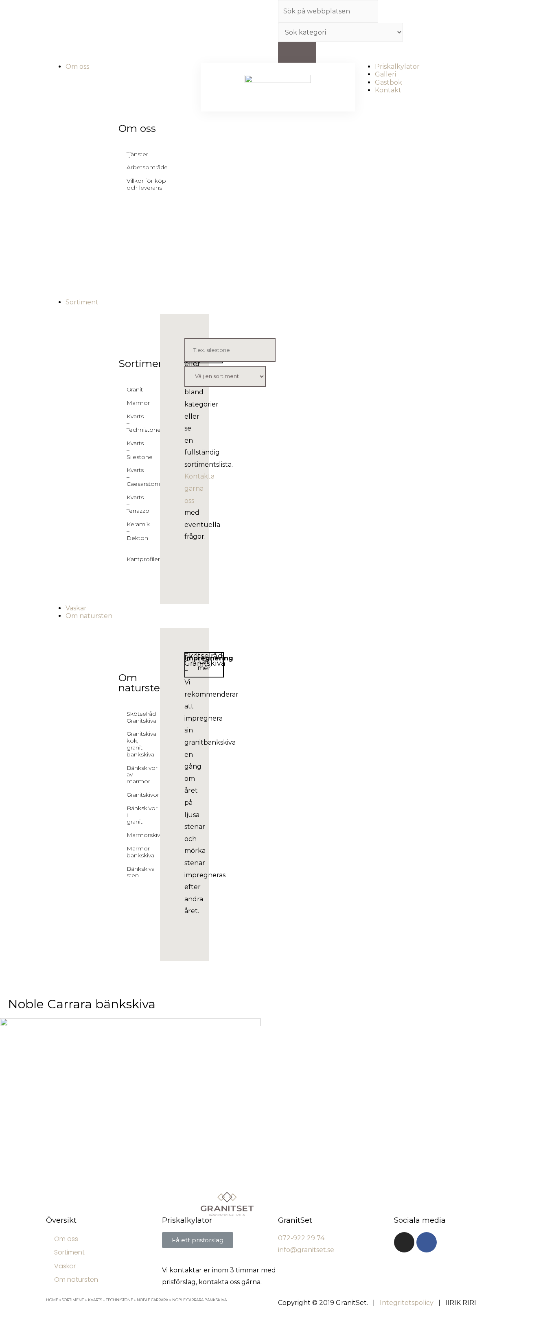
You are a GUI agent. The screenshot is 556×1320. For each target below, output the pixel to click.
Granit (132, 389)
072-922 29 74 (301, 1238)
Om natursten (142, 682)
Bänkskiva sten (132, 872)
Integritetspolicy (406, 1303)
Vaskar (65, 1266)
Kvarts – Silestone (132, 450)
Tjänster (137, 154)
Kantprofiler (132, 559)
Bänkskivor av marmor (132, 774)
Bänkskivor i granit (132, 815)
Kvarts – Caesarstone (132, 476)
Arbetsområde (147, 167)
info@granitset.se (306, 1250)
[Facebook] (426, 1242)
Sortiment (143, 363)
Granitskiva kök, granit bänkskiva (132, 744)
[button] (204, 664)
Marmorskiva (132, 835)
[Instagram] (404, 1242)
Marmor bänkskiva (132, 852)
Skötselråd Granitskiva (132, 717)
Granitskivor (132, 794)
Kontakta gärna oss (199, 488)
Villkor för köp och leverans (146, 184)
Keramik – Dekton (132, 531)
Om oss (137, 128)
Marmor (132, 402)
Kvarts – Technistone (132, 423)
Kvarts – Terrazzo (132, 504)
